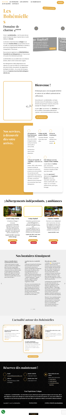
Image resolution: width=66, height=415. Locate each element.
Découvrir (34, 47)
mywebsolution (59, 403)
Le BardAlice (36, 2)
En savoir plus (41, 117)
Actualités (6, 4)
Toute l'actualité (33, 356)
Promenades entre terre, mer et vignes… (52, 331)
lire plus (7, 339)
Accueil (5, 2)
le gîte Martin (52, 379)
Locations (24, 2)
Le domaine (14, 2)
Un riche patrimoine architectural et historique (32, 342)
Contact (15, 4)
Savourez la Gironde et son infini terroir (11, 331)
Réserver (60, 2)
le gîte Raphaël (53, 381)
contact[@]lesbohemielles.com (14, 376)
